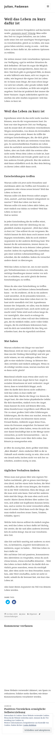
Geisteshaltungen (11, 616)
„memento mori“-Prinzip (23, 33)
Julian (23, 614)
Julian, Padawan (16, 6)
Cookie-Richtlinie (29, 725)
